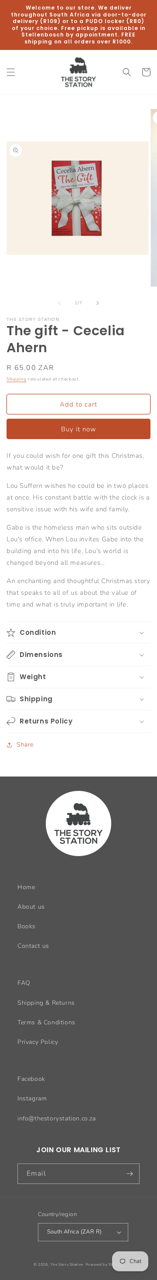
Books (26, 926)
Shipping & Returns (46, 1003)
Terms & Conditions (46, 1022)
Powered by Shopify (104, 1264)
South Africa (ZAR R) (74, 1232)
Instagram (32, 1098)
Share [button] (25, 744)
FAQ (24, 983)
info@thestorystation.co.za (56, 1118)
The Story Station (67, 1264)
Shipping (17, 379)
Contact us (33, 946)
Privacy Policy (37, 1042)
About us (31, 907)
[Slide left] (59, 303)
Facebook (31, 1079)
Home (26, 887)
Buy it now (78, 429)
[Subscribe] (129, 1173)
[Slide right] (97, 303)
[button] (10, 72)
